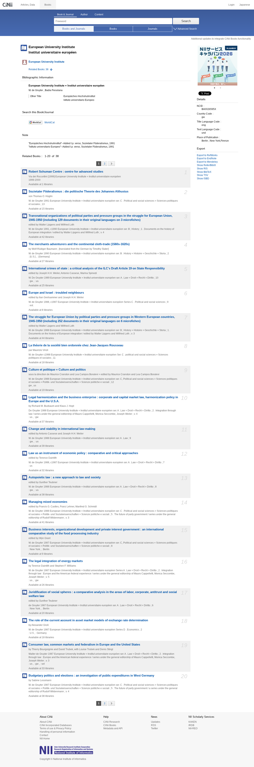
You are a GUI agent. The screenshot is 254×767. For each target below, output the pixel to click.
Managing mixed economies (48, 501)
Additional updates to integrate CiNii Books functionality (221, 38)
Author (84, 14)
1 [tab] (216, 88)
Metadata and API (112, 728)
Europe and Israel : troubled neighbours (56, 292)
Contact (44, 735)
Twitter (154, 728)
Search (186, 21)
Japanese (244, 4)
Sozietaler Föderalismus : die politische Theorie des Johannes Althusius (78, 191)
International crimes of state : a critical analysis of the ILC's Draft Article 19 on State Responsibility (97, 268)
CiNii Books (109, 725)
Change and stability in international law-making (62, 428)
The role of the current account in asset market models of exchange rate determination (88, 620)
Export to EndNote (206, 158)
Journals (152, 28)
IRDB (191, 725)
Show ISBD (203, 178)
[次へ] (111, 163)
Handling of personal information (57, 731)
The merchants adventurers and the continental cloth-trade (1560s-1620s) (79, 244)
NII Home (45, 738)
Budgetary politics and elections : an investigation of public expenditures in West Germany (91, 675)
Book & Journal (65, 14)
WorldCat (49, 122)
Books (113, 28)
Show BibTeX (204, 172)
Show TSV (202, 175)
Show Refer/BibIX (206, 165)
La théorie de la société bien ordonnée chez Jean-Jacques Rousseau (76, 345)
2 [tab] (222, 88)
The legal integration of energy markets (56, 561)
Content (99, 14)
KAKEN (193, 721)
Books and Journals (73, 28)
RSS (153, 725)
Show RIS (202, 168)
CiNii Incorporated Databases (56, 725)
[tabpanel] (217, 65)
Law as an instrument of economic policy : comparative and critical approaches (83, 453)
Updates (155, 721)
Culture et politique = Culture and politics (57, 369)
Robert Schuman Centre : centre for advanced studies (66, 171)
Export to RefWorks (207, 155)
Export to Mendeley (207, 161)
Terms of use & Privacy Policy (55, 728)
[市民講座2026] (217, 65)
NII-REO (193, 728)
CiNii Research (111, 721)
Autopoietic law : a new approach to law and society (65, 477)
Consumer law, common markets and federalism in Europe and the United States (84, 644)
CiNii (8, 5)
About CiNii (46, 721)
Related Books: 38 (38, 69)
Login (231, 4)
